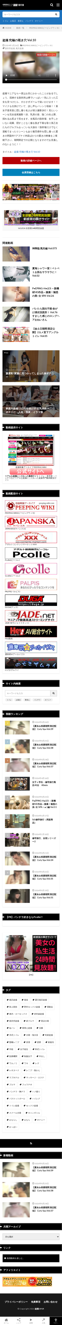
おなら (27, 1120)
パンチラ (29, 21)
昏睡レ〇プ (14, 1042)
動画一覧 (20, 28)
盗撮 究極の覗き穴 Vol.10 (27, 151)
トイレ (5, 21)
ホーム (6, 1323)
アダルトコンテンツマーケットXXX (21, 544)
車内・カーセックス (18, 1014)
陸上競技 (13, 1007)
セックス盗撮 (32, 1105)
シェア (18, 1323)
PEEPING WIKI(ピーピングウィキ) (44, 28)
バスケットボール (17, 1098)
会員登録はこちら (31, 172)
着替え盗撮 (27, 1028)
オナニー (39, 21)
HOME (8, 28)
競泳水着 (45, 1021)
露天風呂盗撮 (41, 1000)
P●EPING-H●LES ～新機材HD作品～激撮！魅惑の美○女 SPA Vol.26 (45, 292)
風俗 (26, 1000)
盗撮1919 (39, 1309)
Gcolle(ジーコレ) (12, 576)
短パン (12, 1028)
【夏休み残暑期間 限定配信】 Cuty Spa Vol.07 (44, 765)
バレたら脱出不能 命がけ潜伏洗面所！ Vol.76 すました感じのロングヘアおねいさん (46, 314)
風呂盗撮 (20, 48)
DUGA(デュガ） (12, 607)
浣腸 (41, 1028)
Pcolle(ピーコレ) (12, 560)
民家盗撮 (49, 1035)
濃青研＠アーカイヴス (15, 654)
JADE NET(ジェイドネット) (17, 623)
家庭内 (51, 1042)
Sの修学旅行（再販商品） (42, 821)
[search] (56, 14)
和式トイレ (40, 1049)
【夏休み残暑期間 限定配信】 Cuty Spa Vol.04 (44, 858)
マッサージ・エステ (35, 1077)
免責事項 (35, 1301)
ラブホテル (14, 1077)
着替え (21, 21)
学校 (11, 1049)
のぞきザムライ (12, 670)
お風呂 (13, 21)
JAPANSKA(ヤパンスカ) (15, 528)
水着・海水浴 (32, 1035)
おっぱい (13, 1127)
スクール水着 (15, 1113)
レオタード (14, 1070)
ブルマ (12, 1084)
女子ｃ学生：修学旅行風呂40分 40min (44, 784)
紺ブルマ (30, 1021)
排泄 (28, 1042)
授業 (39, 1042)
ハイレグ (36, 1098)
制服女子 (28, 1056)
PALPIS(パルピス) (12, 591)
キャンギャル (34, 1113)
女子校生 (24, 1049)
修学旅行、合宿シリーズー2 (44, 840)
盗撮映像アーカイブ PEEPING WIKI (31, 467)
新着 (31, 1323)
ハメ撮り (36, 1091)
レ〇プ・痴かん (33, 1070)
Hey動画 (9, 638)
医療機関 (13, 1056)
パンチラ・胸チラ (17, 1091)
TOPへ (56, 1323)
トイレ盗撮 (14, 1105)
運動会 (50, 1007)
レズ (37, 1063)
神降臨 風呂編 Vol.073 (44, 248)
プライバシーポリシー (16, 1301)
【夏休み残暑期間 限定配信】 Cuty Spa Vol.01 (44, 896)
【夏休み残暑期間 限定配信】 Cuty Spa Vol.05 (44, 877)
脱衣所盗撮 (10, 48)
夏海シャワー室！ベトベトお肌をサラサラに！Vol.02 (46, 272)
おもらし (13, 1120)
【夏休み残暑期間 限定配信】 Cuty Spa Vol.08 (44, 746)
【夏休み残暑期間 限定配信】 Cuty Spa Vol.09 (44, 728)
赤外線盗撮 (39, 1014)
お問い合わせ (51, 1301)
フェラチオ (27, 1084)
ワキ (26, 1063)
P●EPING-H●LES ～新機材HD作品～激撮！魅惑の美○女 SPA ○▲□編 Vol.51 (44, 803)
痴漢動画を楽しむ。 (16, 1258)
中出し (42, 1056)
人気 (43, 1323)
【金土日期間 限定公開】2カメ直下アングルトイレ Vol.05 (45, 332)
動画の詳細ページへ (31, 160)
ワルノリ (13, 1063)
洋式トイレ (14, 1035)
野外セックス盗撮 (32, 1007)
